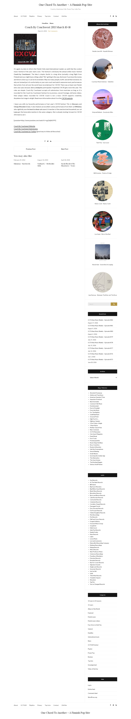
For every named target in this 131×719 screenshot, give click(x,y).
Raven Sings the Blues (96, 443)
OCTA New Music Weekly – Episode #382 (100, 320)
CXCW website (67, 98)
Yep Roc (92, 582)
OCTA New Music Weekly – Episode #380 (100, 331)
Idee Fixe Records (95, 530)
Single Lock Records (96, 567)
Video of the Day (93, 669)
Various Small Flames (96, 464)
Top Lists (48, 16)
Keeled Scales (94, 532)
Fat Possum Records (96, 510)
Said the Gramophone (96, 449)
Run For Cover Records (97, 562)
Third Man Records (95, 575)
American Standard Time (97, 397)
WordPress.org (92, 697)
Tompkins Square (95, 578)
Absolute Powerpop (96, 393)
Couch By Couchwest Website (24, 126)
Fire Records (93, 517)
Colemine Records (95, 502)
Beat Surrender (94, 401)
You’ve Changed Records (97, 584)
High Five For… (94, 419)
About (16, 16)
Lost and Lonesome (96, 541)
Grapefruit (93, 526)
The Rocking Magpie (96, 462)
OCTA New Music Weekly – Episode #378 (100, 342)
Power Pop (91, 653)
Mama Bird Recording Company (99, 543)
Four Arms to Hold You (95, 625)
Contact (56, 16)
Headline (45, 23)
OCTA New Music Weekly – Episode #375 (100, 359)
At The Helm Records (96, 482)
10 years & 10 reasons (94, 601)
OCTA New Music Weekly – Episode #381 (100, 325)
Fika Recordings (94, 515)
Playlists (32, 16)
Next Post (64, 149)
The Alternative (94, 458)
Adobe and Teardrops (96, 395)
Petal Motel (93, 436)
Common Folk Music (96, 404)
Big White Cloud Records (97, 489)
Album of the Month (94, 609)
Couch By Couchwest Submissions (26, 129)
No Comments (53, 31)
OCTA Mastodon (95, 432)
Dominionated (94, 406)
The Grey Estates (95, 460)
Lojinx (91, 536)
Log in (89, 685)
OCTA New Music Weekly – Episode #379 (100, 337)
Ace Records (93, 480)
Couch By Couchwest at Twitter (25, 131)
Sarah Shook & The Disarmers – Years (68, 165)
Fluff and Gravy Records (97, 519)
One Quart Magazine (96, 434)
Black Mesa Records (96, 491)
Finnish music (92, 617)
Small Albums (94, 453)
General (90, 629)
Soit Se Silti (93, 571)
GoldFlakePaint (94, 414)
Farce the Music (94, 410)
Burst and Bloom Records (97, 495)
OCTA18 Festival (93, 645)
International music (93, 637)
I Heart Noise (94, 425)
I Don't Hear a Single (96, 423)
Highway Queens (95, 421)
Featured (90, 613)
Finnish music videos (94, 621)
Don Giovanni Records (96, 508)
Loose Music (93, 539)
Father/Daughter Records (97, 513)
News (52, 23)
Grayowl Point (94, 417)
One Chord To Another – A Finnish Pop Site (65, 4)
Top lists (90, 661)
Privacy (39, 16)
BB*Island (93, 484)
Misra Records (94, 549)
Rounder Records (95, 560)
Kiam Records (94, 534)
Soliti (91, 573)
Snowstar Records (95, 569)
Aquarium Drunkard (96, 399)
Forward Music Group (96, 523)
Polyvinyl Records (95, 558)
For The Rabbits (95, 412)
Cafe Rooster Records (96, 497)
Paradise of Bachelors (96, 556)
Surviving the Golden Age (97, 456)
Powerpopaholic (95, 440)
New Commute (94, 430)
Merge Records (94, 547)
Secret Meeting (94, 451)
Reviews (90, 657)
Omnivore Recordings (96, 554)
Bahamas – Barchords (22, 164)
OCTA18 (24, 16)
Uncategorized (92, 665)
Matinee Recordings (96, 545)
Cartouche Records (95, 500)
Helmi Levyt (93, 528)
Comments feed (92, 693)
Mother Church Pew (96, 427)
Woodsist (93, 580)
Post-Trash (93, 438)
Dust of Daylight (95, 408)
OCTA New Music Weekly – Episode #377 (100, 348)
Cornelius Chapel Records (97, 504)
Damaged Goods (95, 506)
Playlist (90, 649)
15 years (90, 605)
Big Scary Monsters (95, 487)
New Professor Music (96, 552)
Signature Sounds (95, 565)
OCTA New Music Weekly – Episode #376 (100, 354)
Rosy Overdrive (94, 445)
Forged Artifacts (95, 521)
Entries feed (91, 689)
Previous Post (31, 149)
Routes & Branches (95, 447)
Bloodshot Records (95, 493)
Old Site (64, 16)
